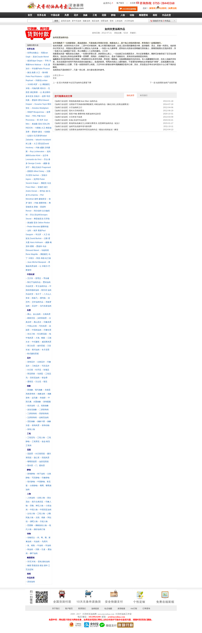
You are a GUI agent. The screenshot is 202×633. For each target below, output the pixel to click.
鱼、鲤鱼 (31, 545)
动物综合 (31, 537)
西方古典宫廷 (37, 502)
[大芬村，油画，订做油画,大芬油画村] (55, 10)
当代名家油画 (45, 306)
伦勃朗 (47, 132)
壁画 (111, 21)
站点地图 (108, 608)
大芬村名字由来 (75, 117)
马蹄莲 (40, 374)
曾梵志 (38, 278)
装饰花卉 (31, 362)
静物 (29, 470)
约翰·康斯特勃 (40, 203)
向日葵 (30, 370)
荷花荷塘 (31, 374)
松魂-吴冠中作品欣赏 (78, 120)
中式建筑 (35, 342)
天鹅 (37, 549)
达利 (29, 230)
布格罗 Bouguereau (35, 112)
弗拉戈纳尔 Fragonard (41, 167)
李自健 (46, 278)
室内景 (30, 465)
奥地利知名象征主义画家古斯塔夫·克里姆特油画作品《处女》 (95, 123)
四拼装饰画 (44, 413)
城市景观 (41, 346)
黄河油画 (35, 350)
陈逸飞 (35, 298)
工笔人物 (41, 437)
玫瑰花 (46, 370)
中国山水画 (32, 326)
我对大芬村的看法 (76, 111)
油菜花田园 (44, 461)
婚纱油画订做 (39, 529)
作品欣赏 (31, 578)
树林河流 (31, 318)
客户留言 (120, 3)
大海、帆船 (40, 338)
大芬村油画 (129, 21)
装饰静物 (31, 474)
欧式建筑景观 (33, 354)
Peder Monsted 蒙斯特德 (37, 226)
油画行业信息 (61, 101)
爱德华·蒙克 (37, 132)
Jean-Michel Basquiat (36, 262)
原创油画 (31, 582)
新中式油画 (76, 21)
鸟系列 (45, 541)
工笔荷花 (35, 441)
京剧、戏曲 (40, 517)
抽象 (29, 386)
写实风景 (43, 326)
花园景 (30, 454)
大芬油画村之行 (75, 107)
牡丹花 (38, 370)
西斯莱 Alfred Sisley (35, 171)
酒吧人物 (34, 521)
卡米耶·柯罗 (32, 84)
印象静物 (45, 478)
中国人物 (34, 509)
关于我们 (56, 608)
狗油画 (30, 549)
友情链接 (121, 608)
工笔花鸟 (31, 437)
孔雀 (43, 549)
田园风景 (45, 457)
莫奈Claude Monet (41, 57)
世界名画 (31, 49)
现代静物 (31, 482)
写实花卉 (45, 366)
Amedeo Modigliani (40, 108)
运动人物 (31, 513)
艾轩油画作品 (37, 302)
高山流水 (37, 322)
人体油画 (118, 21)
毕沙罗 (38, 234)
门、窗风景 (40, 465)
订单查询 (146, 608)
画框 (29, 574)
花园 (29, 450)
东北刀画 (31, 334)
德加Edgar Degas (34, 61)
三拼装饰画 (32, 413)
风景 (29, 310)
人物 (29, 494)
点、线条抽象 (43, 406)
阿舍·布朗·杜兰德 (43, 258)
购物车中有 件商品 (161, 21)
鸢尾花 (30, 381)
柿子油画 (41, 474)
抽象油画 (86, 21)
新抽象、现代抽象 (34, 390)
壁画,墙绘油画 (44, 561)
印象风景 (47, 322)
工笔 (29, 433)
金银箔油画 (44, 417)
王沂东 (30, 278)
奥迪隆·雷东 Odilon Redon (38, 223)
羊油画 (48, 545)
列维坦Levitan (42, 80)
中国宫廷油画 (45, 509)
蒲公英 (36, 457)
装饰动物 (45, 425)
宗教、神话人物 (36, 506)
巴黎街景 (47, 330)
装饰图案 (47, 402)
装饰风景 (35, 425)
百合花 (38, 381)
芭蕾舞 (30, 525)
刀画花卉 (35, 366)
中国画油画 (36, 330)
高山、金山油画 (34, 314)
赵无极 (35, 398)
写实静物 (35, 478)
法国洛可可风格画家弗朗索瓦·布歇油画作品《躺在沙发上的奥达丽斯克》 (99, 104)
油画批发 (95, 608)
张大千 (38, 294)
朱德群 (43, 398)
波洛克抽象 (32, 409)
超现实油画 (65, 21)
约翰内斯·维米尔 (39, 88)
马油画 (36, 541)
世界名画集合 (33, 53)
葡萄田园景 (32, 461)
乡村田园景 (42, 318)
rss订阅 (134, 608)
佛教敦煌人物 (41, 525)
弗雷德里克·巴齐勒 (42, 219)
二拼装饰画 (44, 409)
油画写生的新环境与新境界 (80, 126)
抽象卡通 (41, 421)
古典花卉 (41, 362)
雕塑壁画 (31, 558)
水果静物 (34, 485)
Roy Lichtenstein (37, 151)
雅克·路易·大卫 (33, 72)
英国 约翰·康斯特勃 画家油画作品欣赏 (85, 114)
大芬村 (133, 3)
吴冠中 (35, 306)
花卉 (29, 358)
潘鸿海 (43, 298)
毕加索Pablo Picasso (41, 68)
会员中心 (107, 3)
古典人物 (41, 498)
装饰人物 (31, 429)
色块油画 (31, 406)
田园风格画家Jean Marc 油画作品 (83, 101)
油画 (55, 59)
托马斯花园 (42, 334)
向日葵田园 (40, 454)
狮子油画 (34, 553)
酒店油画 (95, 21)
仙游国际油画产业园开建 (166, 83)
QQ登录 (162, 8)
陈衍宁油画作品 (34, 282)
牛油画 (40, 545)
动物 (29, 534)
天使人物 (44, 521)
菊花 (45, 381)
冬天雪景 (45, 350)
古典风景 (46, 314)
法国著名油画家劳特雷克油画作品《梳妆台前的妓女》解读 (93, 129)
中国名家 (31, 274)
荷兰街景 (31, 346)
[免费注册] (172, 8)
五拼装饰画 (32, 417)
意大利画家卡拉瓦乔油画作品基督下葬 (75, 83)
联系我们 (82, 608)
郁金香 (45, 378)
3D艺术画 (31, 561)
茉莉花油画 (34, 378)
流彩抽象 (31, 421)
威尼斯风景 (46, 342)
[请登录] (152, 8)
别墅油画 (104, 21)
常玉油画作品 (41, 286)
